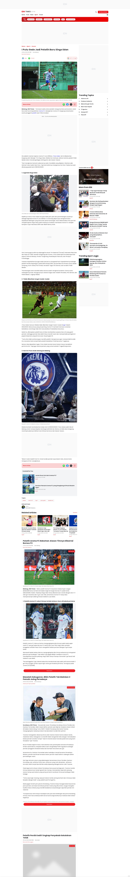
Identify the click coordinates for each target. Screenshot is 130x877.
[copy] (74, 104)
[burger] (107, 15)
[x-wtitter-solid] (71, 104)
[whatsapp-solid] (64, 104)
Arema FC (42, 111)
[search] (96, 12)
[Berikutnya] (77, 591)
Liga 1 (64, 325)
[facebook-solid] (67, 104)
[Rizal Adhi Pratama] (23, 507)
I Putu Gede (56, 156)
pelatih (34, 113)
